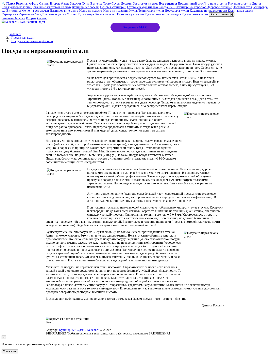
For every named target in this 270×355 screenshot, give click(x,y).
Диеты (256, 3)
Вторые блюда (59, 3)
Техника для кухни (151, 10)
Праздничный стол (191, 3)
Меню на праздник (115, 10)
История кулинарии (130, 14)
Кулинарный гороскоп (191, 7)
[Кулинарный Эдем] (23, 21)
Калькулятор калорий (16, 7)
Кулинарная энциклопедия (163, 14)
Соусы (115, 3)
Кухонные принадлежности (208, 10)
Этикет (72, 14)
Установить (10, 351)
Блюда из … (167, 7)
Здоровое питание (219, 7)
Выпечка (96, 3)
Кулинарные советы (85, 7)
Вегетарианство (105, 14)
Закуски (75, 3)
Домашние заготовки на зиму (51, 7)
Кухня (133, 10)
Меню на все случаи (35, 10)
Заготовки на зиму (145, 3)
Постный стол (242, 7)
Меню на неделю (90, 10)
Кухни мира (86, 14)
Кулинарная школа (240, 10)
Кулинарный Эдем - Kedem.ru (79, 330)
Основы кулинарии (113, 7)
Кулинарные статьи (195, 14)
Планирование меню (64, 10)
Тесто (107, 3)
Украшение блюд (30, 14)
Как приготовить (239, 3)
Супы (86, 3)
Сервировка (10, 14)
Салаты (44, 3)
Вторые (31, 18)
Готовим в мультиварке (143, 7)
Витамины (13, 10)
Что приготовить (215, 3)
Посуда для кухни (177, 10)
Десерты (126, 3)
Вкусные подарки (54, 14)
